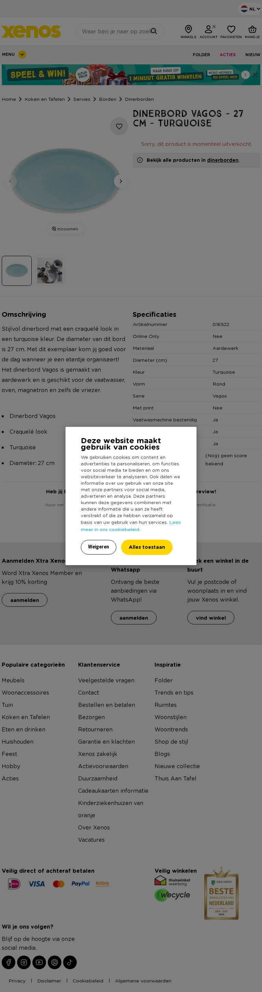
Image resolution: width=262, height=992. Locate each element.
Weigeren (98, 546)
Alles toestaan (147, 547)
